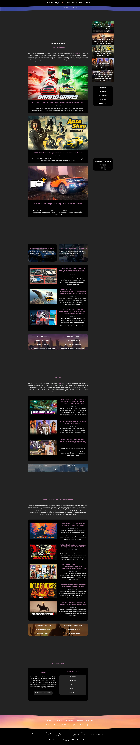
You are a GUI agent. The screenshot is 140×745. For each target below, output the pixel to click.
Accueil (68, 2)
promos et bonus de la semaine (53, 61)
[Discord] (73, 8)
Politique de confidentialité (59, 725)
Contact (70, 725)
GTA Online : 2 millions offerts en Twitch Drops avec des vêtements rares (58, 102)
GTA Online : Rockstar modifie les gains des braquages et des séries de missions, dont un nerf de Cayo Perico (73, 291)
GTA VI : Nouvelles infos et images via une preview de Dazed (73, 422)
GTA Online (78, 53)
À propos (43, 672)
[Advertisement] (58, 29)
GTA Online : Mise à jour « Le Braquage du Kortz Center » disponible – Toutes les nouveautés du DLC (72, 311)
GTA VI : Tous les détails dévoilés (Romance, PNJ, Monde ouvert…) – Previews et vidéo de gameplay (73, 401)
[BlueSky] (63, 8)
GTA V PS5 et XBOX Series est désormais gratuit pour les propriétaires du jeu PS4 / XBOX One (73, 566)
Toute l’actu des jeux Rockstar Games (58, 499)
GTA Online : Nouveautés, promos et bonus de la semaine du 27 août (58, 153)
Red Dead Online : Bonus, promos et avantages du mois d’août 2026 (73, 524)
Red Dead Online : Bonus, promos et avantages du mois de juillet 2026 (73, 546)
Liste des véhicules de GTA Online (42, 248)
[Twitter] (66, 8)
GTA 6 (59, 383)
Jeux (80, 2)
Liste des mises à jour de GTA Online (74, 248)
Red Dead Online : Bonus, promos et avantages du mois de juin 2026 (73, 585)
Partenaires (83, 725)
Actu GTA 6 (58, 378)
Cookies (48, 725)
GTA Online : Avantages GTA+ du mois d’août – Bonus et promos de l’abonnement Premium (58, 204)
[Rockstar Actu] (55, 2)
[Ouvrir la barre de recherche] (92, 2)
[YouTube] (76, 8)
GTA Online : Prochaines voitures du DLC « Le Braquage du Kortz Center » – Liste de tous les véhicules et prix (72, 270)
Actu (73, 2)
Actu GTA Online (58, 48)
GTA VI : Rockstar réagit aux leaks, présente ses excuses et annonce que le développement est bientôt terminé (73, 441)
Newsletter (91, 725)
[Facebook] (69, 8)
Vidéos (88, 2)
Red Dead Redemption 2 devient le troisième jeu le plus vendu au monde (73, 603)
